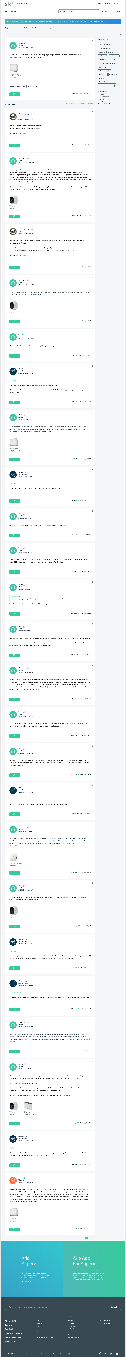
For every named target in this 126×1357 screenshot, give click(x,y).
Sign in (113, 11)
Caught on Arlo (41, 1332)
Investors (39, 1329)
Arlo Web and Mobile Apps (107, 63)
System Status (72, 1326)
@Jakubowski (16, 992)
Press (38, 1326)
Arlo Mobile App (103, 48)
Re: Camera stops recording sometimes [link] (45, 28)
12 (78, 613)
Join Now (105, 11)
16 (78, 774)
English (7, 28)
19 (79, 926)
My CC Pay (13, 846)
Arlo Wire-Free (103, 67)
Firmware (101, 78)
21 (78, 1009)
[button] (92, 40)
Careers (39, 1323)
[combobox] (87, 11)
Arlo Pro (25, 28)
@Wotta (14, 596)
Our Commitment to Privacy (45, 1338)
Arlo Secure (112, 56)
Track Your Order (73, 1332)
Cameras (16, 28)
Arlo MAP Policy (105, 1320)
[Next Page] (94, 1238)
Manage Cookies (76, 1353)
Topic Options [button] (120, 35)
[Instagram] (106, 1354)
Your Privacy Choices (63, 1353)
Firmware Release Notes (106, 82)
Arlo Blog (39, 1335)
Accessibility (53, 1353)
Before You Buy (103, 71)
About (38, 1320)
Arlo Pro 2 (111, 52)
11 (78, 571)
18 (78, 872)
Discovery (101, 74)
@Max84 (14, 484)
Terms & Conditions (39, 1353)
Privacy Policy (29, 1353)
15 (78, 735)
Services (26, 3)
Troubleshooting (32, 86)
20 (78, 967)
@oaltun (14, 1148)
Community (72, 1323)
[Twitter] (111, 1354)
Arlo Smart (102, 59)
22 (78, 1051)
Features (112, 74)
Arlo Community (10, 11)
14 (79, 698)
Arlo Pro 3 (102, 56)
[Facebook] (100, 1353)
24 (78, 1164)
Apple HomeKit (103, 44)
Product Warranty (73, 1338)
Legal (46, 1353)
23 (78, 1123)
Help (118, 11)
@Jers (13, 380)
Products (19, 3)
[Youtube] (117, 1354)
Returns (70, 1335)
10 (79, 534)
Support (99, 3)
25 (78, 1228)
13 (78, 654)
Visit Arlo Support (27, 1281)
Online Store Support (75, 1329)
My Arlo (107, 3)
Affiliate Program (105, 1323)
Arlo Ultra (112, 59)
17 (78, 813)
